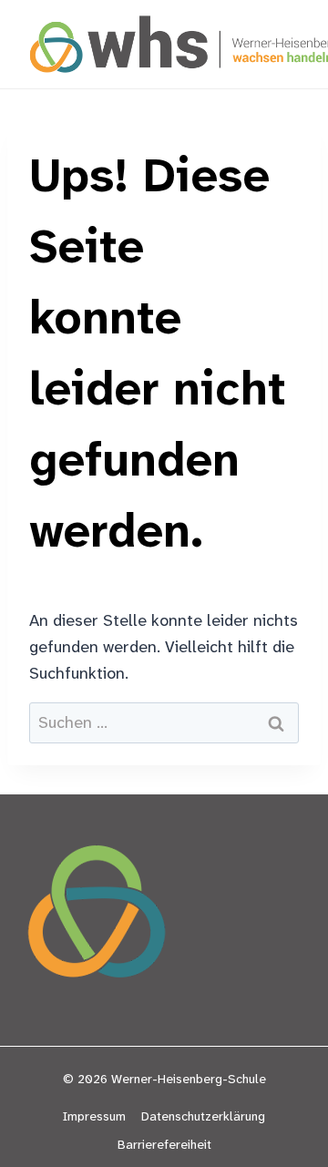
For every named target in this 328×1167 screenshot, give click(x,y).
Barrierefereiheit (164, 1144)
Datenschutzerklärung (203, 1116)
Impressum (94, 1116)
